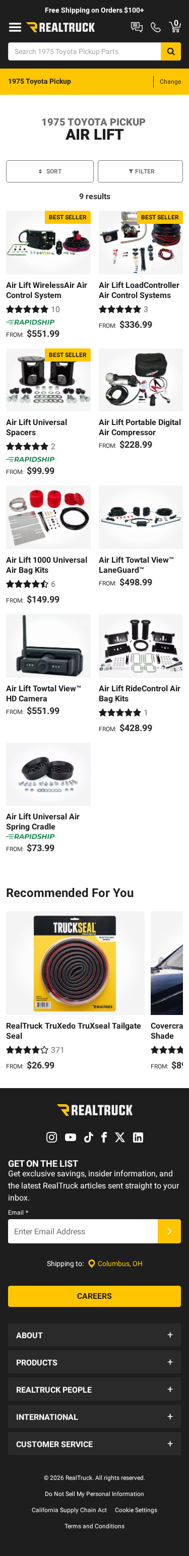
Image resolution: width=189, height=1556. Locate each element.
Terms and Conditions (94, 1526)
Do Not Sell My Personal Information (94, 1494)
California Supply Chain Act (69, 1510)
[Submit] (169, 1231)
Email (18, 1212)
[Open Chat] (137, 27)
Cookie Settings (136, 1510)
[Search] (171, 51)
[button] (94, 1334)
